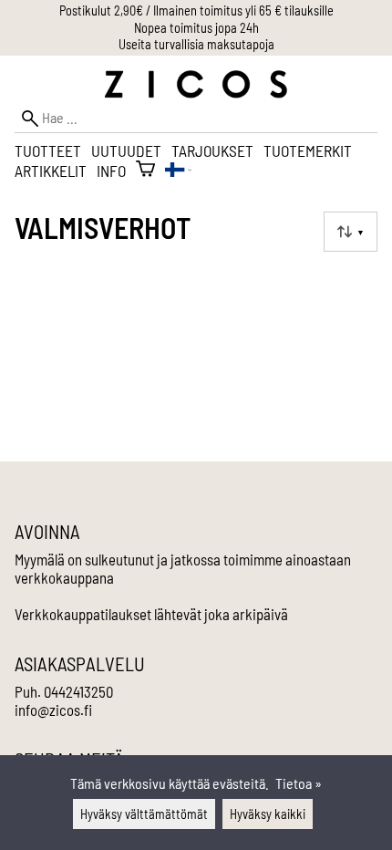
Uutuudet (126, 150)
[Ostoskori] (145, 171)
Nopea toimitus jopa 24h (196, 28)
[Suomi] (178, 171)
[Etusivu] (196, 92)
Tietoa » (298, 783)
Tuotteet (48, 150)
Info (111, 171)
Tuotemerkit (307, 150)
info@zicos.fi (53, 709)
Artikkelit (51, 171)
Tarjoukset (212, 150)
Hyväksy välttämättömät (144, 814)
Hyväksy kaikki (267, 814)
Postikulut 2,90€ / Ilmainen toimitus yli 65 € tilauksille (196, 10)
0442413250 (78, 691)
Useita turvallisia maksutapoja (196, 44)
